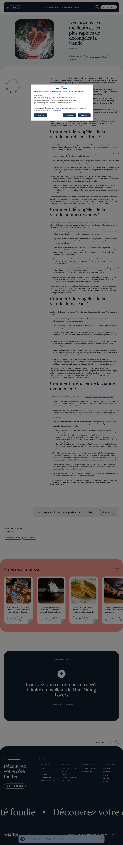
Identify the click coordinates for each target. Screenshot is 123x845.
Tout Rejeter (69, 115)
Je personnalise (40, 115)
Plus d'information (56, 110)
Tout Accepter (84, 115)
